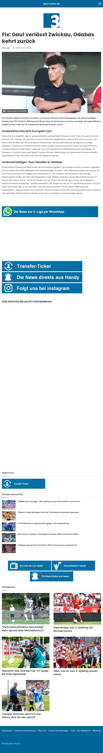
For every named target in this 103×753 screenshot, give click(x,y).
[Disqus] (51, 434)
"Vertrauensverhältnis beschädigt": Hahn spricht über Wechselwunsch (23, 628)
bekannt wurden (85, 139)
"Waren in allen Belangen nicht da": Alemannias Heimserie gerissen (48, 512)
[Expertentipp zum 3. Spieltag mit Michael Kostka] (77, 609)
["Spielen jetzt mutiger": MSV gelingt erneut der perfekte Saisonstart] (9, 505)
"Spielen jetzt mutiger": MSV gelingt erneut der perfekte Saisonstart (49, 501)
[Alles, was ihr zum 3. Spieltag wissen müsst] (77, 652)
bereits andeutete (14, 173)
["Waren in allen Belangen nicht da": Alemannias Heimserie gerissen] (9, 515)
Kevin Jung (6, 48)
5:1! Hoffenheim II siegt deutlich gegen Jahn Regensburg (43, 523)
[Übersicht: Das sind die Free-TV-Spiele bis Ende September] (25, 652)
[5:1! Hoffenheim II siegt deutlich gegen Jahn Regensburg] (9, 526)
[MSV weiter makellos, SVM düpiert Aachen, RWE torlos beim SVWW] (9, 537)
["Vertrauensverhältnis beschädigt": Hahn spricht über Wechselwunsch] (25, 608)
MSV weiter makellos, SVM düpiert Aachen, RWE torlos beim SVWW (48, 534)
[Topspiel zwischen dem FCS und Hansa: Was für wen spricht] (25, 695)
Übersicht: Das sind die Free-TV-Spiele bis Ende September (25, 672)
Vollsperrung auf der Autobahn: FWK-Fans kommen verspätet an (47, 545)
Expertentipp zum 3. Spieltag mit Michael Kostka (73, 629)
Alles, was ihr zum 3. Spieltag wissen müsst (75, 672)
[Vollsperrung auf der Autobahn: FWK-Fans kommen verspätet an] (9, 548)
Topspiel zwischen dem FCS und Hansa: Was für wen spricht (21, 715)
